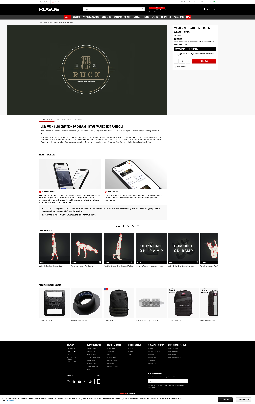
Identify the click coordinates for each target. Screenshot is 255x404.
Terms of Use (110, 351)
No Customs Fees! (156, 7)
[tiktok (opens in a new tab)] (90, 381)
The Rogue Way (71, 348)
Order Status (201, 2)
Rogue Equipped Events (174, 357)
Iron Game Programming (50, 22)
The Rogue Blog (152, 357)
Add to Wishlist (181, 66)
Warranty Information (113, 360)
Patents (109, 354)
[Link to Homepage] (49, 9)
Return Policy (151, 387)
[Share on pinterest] (133, 226)
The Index (150, 348)
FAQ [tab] (57, 119)
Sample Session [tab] (67, 119)
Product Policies (111, 357)
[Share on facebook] (123, 226)
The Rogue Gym (152, 363)
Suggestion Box (91, 363)
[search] (114, 9)
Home (40, 22)
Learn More (10, 401)
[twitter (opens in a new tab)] (84, 381)
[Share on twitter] (128, 226)
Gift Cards (184, 2)
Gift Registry (131, 351)
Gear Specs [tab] (78, 119)
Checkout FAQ (91, 351)
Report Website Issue (92, 366)
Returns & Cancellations (93, 357)
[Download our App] (98, 381)
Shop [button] (67, 17)
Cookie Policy (111, 363)
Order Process (91, 360)
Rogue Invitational (173, 348)
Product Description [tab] (47, 119)
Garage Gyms (151, 360)
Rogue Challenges (173, 351)
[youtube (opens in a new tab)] (79, 381)
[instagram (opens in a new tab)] (68, 381)
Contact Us (192, 2)
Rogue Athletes (172, 354)
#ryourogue (151, 354)
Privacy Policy (111, 348)
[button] (143, 9)
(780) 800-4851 (71, 354)
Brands (129, 354)
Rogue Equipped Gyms (154, 351)
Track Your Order (91, 354)
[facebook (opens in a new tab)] (73, 381)
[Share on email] (138, 226)
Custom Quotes (91, 348)
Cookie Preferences (112, 366)
